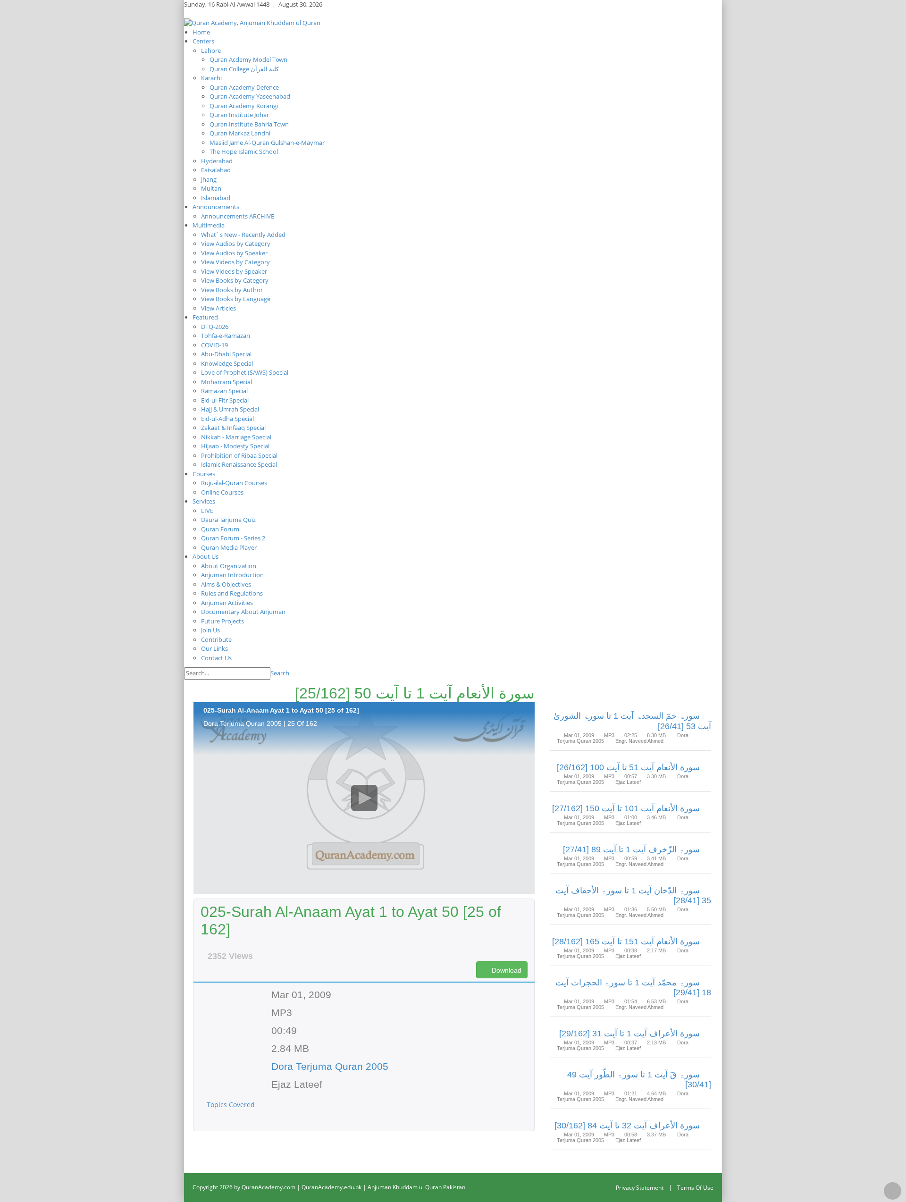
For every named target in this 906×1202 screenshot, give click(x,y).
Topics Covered (232, 1104)
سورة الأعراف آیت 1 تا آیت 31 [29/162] (629, 1033)
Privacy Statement (639, 1188)
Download (505, 970)
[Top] (892, 1191)
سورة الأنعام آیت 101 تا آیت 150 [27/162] (626, 808)
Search (279, 673)
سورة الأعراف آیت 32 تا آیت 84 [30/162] (627, 1125)
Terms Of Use (695, 1188)
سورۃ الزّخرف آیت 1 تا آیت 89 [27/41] (631, 849)
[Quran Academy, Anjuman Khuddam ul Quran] (252, 22)
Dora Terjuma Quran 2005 (329, 1066)
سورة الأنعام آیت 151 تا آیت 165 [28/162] (626, 941)
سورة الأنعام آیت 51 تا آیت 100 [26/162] (628, 767)
